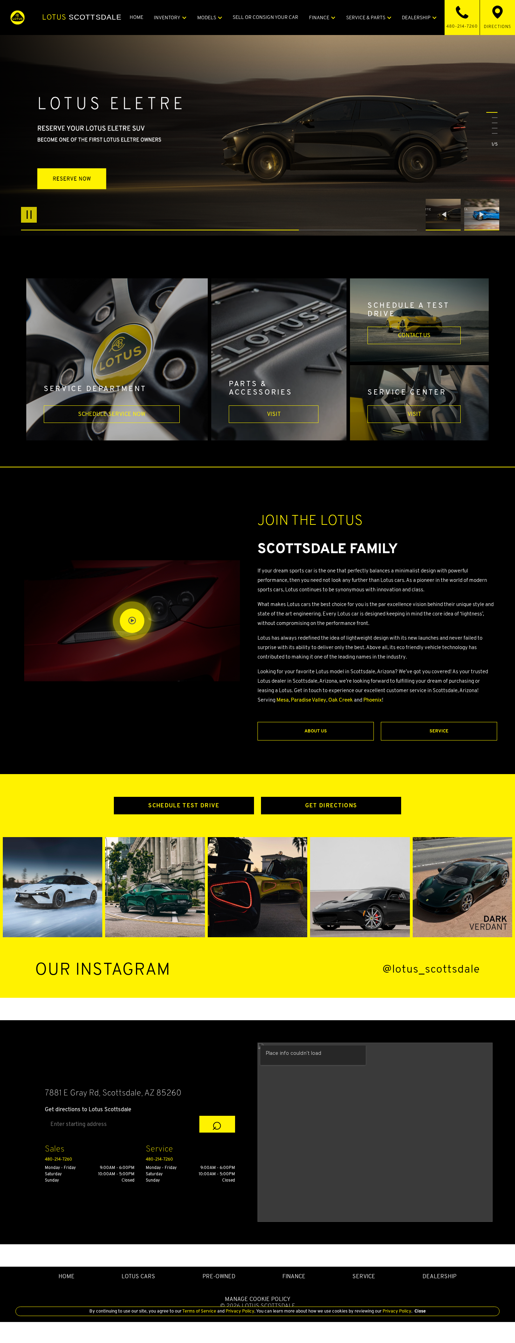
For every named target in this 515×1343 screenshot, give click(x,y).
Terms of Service (199, 1311)
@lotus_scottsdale (431, 968)
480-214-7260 (58, 1159)
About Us (315, 731)
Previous (445, 215)
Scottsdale (82, 17)
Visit (274, 414)
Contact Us (414, 335)
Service (439, 731)
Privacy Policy (239, 1311)
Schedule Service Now (111, 414)
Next (482, 215)
